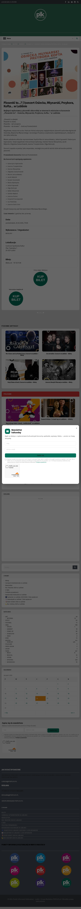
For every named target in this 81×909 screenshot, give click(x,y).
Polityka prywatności (41, 462)
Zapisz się (40, 455)
